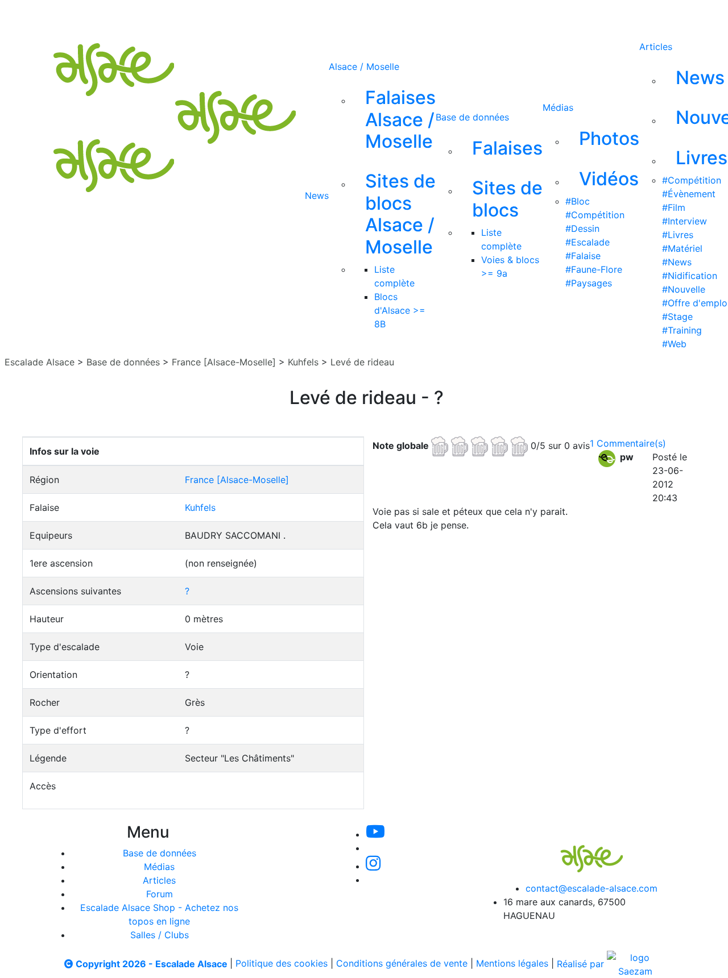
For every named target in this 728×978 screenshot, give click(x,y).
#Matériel (682, 248)
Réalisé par (582, 963)
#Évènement (688, 193)
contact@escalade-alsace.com (591, 888)
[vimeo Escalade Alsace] (362, 16)
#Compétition (594, 214)
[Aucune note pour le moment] (481, 445)
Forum (159, 894)
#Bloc (577, 201)
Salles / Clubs (159, 934)
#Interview (684, 221)
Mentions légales (512, 963)
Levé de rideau (362, 362)
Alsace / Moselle (364, 66)
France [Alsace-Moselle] (224, 362)
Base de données (472, 117)
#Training (682, 330)
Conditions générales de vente (402, 963)
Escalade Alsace (40, 362)
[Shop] (476, 16)
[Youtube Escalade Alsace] (323, 16)
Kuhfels (303, 362)
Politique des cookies (281, 963)
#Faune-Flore (593, 269)
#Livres (677, 234)
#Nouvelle (683, 289)
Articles (655, 46)
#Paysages (588, 283)
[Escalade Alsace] (580, 850)
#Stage (677, 316)
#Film (673, 207)
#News (677, 262)
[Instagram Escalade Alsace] (373, 866)
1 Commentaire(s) (628, 443)
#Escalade (587, 242)
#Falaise (583, 255)
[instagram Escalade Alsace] (401, 16)
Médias (558, 107)
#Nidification (689, 275)
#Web (674, 343)
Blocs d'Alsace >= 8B (399, 310)
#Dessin (582, 228)
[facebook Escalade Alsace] (437, 16)
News (317, 195)
